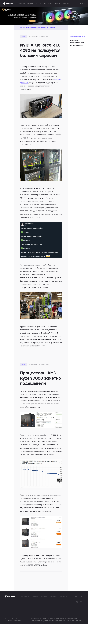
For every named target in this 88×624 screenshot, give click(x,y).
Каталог (66, 3)
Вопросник (48, 3)
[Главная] (21, 27)
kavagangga (33, 36)
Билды (57, 3)
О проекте (25, 596)
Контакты (63, 596)
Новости (21, 3)
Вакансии (53, 596)
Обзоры (30, 3)
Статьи (38, 3)
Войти (82, 3)
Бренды (35, 596)
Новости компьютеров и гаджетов (40, 27)
